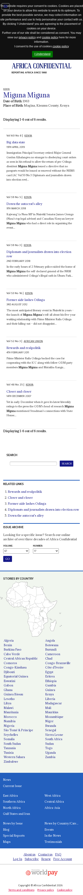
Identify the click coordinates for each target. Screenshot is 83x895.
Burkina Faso (12, 649)
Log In (17, 859)
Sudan (49, 743)
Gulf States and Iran (16, 814)
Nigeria (9, 726)
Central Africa (54, 801)
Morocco (10, 717)
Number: (38, 546)
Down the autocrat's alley (24, 204)
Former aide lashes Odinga (25, 300)
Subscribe (32, 859)
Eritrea (50, 676)
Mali (48, 708)
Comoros (10, 663)
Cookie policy (64, 890)
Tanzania (10, 748)
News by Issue (13, 823)
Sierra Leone (54, 734)
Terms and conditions (21, 890)
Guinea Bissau (13, 694)
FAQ (58, 854)
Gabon (8, 685)
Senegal (50, 730)
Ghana (8, 690)
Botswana (51, 645)
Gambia (50, 685)
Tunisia (9, 752)
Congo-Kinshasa (15, 667)
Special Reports (14, 835)
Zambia (50, 757)
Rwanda (50, 726)
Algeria (9, 640)
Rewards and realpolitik (23, 348)
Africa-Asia (52, 808)
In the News (52, 835)
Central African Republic (21, 658)
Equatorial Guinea (16, 676)
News (7, 780)
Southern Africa (14, 801)
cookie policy (50, 37)
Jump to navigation (5, 6)
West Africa (52, 795)
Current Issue (12, 786)
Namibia (9, 721)
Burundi (50, 649)
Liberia (50, 699)
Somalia (9, 739)
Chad (48, 658)
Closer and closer (18, 391)
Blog (6, 829)
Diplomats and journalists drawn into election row (43, 509)
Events (49, 829)
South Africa (53, 739)
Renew (46, 859)
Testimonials (53, 842)
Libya (7, 703)
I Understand (42, 54)
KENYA (28, 135)
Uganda (50, 752)
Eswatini (9, 681)
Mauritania (11, 712)
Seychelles (11, 734)
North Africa (12, 808)
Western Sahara (14, 757)
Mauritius (51, 712)
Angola (50, 640)
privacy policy (27, 37)
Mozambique (54, 717)
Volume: (8, 546)
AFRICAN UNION (33, 341)
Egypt (49, 672)
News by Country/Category (63, 823)
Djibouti (9, 672)
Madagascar (53, 703)
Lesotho (9, 699)
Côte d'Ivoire (54, 667)
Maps (7, 842)
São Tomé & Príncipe (18, 730)
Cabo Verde (12, 654)
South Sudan (12, 743)
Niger (49, 721)
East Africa (10, 795)
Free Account (62, 859)
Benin (8, 645)
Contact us (45, 854)
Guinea (50, 690)
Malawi (8, 708)
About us (30, 854)
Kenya (49, 694)
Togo (49, 748)
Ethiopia (50, 681)
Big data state (15, 142)
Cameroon (52, 654)
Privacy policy (45, 890)
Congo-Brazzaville (58, 663)
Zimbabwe (11, 761)
